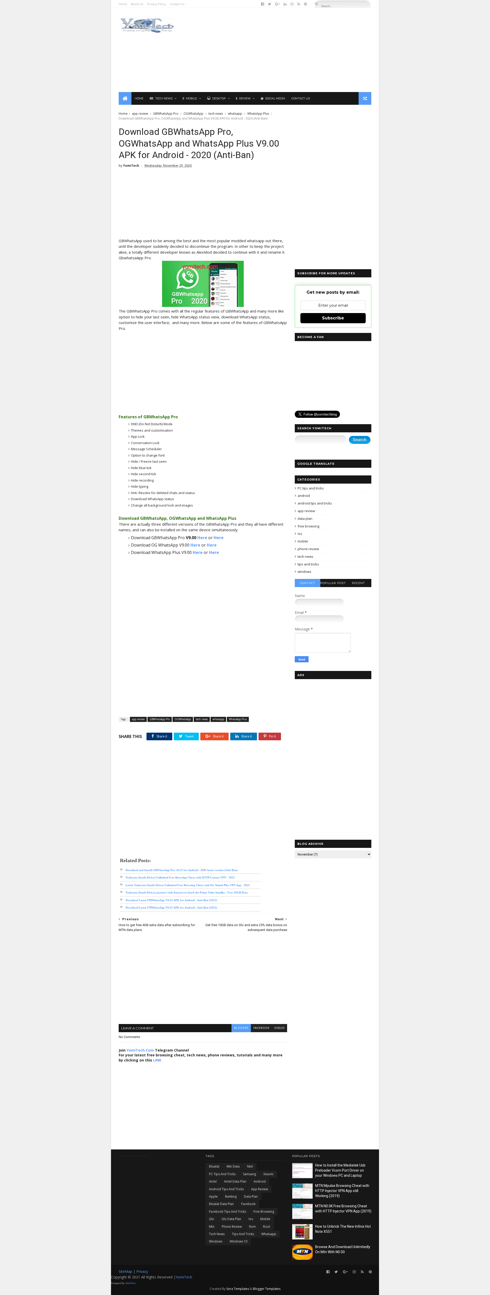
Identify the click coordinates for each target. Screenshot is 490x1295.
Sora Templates (237, 1289)
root (266, 1226)
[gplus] (277, 4)
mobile (303, 541)
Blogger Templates (266, 1289)
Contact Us (177, 4)
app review (140, 113)
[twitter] (269, 4)
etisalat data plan (221, 1204)
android (304, 495)
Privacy (142, 1271)
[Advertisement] (278, 50)
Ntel (250, 1166)
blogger (241, 1028)
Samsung (249, 1174)
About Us (137, 4)
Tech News (164, 98)
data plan (305, 518)
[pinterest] (305, 4)
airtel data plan (235, 1181)
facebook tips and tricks (227, 1211)
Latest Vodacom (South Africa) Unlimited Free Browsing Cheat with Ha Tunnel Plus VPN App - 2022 (188, 885)
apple (213, 1196)
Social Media (275, 98)
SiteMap (126, 1271)
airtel (213, 1181)
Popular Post (333, 583)
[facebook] (262, 4)
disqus (279, 1028)
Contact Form (307, 584)
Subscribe (333, 318)
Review (245, 98)
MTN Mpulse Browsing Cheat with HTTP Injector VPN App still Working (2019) (342, 1191)
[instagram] (291, 4)
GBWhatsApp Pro (165, 113)
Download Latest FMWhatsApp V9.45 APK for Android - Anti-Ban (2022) (171, 900)
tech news (216, 113)
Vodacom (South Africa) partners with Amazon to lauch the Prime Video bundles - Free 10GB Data (187, 892)
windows (304, 571)
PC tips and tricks (311, 488)
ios (300, 533)
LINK (157, 1060)
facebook (261, 1028)
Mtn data (233, 1166)
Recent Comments (358, 584)
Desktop (219, 98)
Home (123, 4)
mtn (211, 1226)
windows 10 (238, 1241)
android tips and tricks (315, 503)
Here (202, 537)
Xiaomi (268, 1174)
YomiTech (184, 1277)
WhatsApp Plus (258, 113)
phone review (308, 549)
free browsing (308, 526)
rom (252, 1226)
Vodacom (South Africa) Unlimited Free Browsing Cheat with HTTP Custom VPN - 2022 (180, 877)
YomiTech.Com (140, 1050)
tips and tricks (308, 564)
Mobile (191, 98)
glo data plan (231, 1219)
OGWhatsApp (193, 113)
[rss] (298, 4)
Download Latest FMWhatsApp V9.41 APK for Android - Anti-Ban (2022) (171, 907)
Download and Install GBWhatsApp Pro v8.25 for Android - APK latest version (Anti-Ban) (182, 870)
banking (231, 1196)
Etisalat (214, 1166)
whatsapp (235, 113)
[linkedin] (285, 4)
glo (211, 1219)
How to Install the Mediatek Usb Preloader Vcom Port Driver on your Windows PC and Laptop (340, 1170)
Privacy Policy (156, 4)
